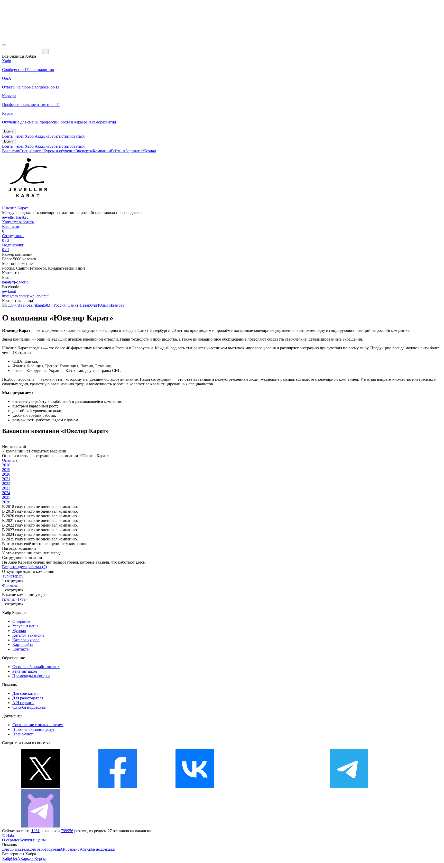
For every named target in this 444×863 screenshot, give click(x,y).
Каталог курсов (26, 640)
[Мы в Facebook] (117, 786)
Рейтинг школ (24, 671)
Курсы (40, 858)
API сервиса (23, 702)
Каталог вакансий (28, 635)
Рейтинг (118, 151)
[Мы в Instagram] (271, 786)
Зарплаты (134, 151)
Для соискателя (25, 693)
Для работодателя (27, 698)
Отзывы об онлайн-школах (36, 666)
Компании (102, 151)
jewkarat (9, 291)
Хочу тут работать (18, 222)
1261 (35, 831)
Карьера (27, 858)
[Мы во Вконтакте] (194, 786)
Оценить (9, 460)
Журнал (149, 151)
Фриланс (10, 585)
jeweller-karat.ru (15, 217)
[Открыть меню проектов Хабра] (4, 45)
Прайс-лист (22, 734)
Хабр (6, 858)
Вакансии (10, 151)
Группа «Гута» (14, 599)
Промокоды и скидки (31, 676)
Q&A (15, 858)
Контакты (21, 649)
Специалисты (31, 151)
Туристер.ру (12, 576)
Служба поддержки (29, 707)
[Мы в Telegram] (348, 786)
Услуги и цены (25, 626)
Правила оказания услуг (33, 729)
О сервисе (21, 621)
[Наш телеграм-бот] (40, 826)
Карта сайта (22, 644)
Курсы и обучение (59, 151)
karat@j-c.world (15, 282)
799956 (67, 831)
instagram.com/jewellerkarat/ (25, 296)
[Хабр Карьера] (22, 51)
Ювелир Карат (15, 208)
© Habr (8, 835)
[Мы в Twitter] (40, 786)
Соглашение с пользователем (37, 725)
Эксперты (84, 151)
